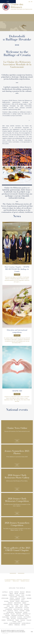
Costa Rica (21, 596)
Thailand (28, 620)
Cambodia (4, 595)
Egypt (22, 599)
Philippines (6, 614)
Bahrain (17, 592)
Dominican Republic (15, 599)
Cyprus (23, 598)
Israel (8, 606)
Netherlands (10, 612)
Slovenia (19, 617)
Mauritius (10, 610)
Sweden (4, 620)
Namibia (28, 610)
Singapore (13, 617)
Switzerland (10, 620)
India (21, 604)
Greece (24, 603)
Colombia (28, 595)
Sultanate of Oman (22, 618)
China (22, 595)
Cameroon (11, 595)
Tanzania (22, 620)
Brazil (11, 593)
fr (31, 1)
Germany (10, 603)
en (29, 1)
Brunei (16, 593)
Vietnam (23, 624)
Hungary (16, 604)
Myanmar (22, 610)
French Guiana (25, 601)
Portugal (18, 614)
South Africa (27, 617)
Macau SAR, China (18, 609)
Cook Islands (13, 596)
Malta (4, 610)
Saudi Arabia (5, 617)
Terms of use (16, 581)
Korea (25, 606)
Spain (8, 618)
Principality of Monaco (17, 615)
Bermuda (28, 592)
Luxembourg (8, 609)
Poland (13, 614)
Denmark (29, 598)
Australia (5, 592)
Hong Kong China (7, 604)
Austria (11, 592)
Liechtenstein (18, 607)
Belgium (22, 592)
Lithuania (26, 607)
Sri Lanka (13, 618)
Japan (16, 606)
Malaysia (26, 609)
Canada (18, 595)
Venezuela (17, 624)
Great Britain (17, 603)
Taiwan (17, 620)
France (17, 601)
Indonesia (26, 604)
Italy (12, 606)
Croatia (12, 598)
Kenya (21, 606)
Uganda (6, 623)
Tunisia (14, 621)
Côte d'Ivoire (4, 598)
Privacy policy (5, 633)
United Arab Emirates (14, 623)
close (32, 631)
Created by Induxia (25, 581)
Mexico (16, 610)
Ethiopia (6, 601)
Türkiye (20, 621)
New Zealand (18, 612)
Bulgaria (22, 593)
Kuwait (6, 607)
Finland (12, 601)
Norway (25, 612)
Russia (27, 615)
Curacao (17, 598)
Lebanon (11, 607)
